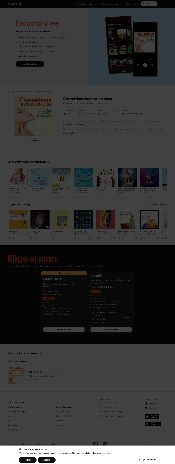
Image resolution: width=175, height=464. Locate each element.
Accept (46, 460)
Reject (27, 460)
